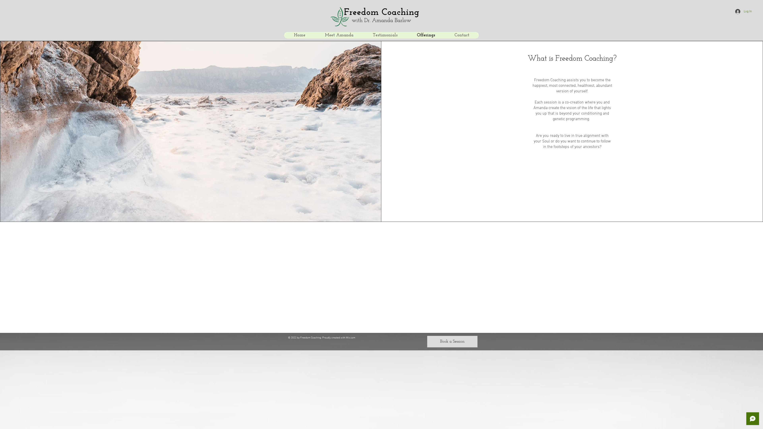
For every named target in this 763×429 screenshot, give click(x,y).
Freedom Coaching (381, 12)
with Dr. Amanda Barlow (381, 20)
